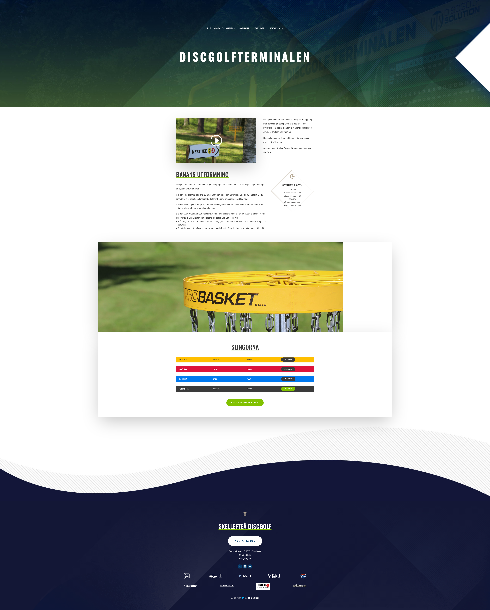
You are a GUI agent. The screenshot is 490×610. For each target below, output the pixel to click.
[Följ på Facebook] (240, 566)
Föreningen (244, 28)
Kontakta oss (276, 28)
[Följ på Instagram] (245, 566)
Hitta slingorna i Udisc (245, 403)
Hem (209, 28)
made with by (245, 598)
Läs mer (288, 359)
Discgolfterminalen (223, 28)
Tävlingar (259, 28)
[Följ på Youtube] (250, 566)
